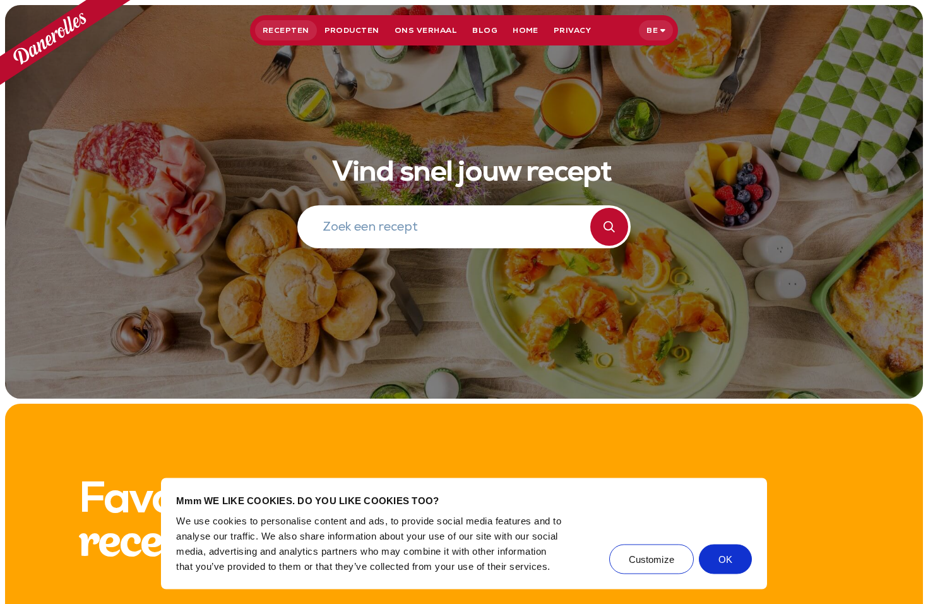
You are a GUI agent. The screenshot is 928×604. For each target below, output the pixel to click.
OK (725, 558)
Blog (484, 30)
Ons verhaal (426, 30)
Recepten (286, 30)
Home (525, 30)
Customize (651, 558)
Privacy (572, 30)
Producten (351, 30)
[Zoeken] (609, 227)
